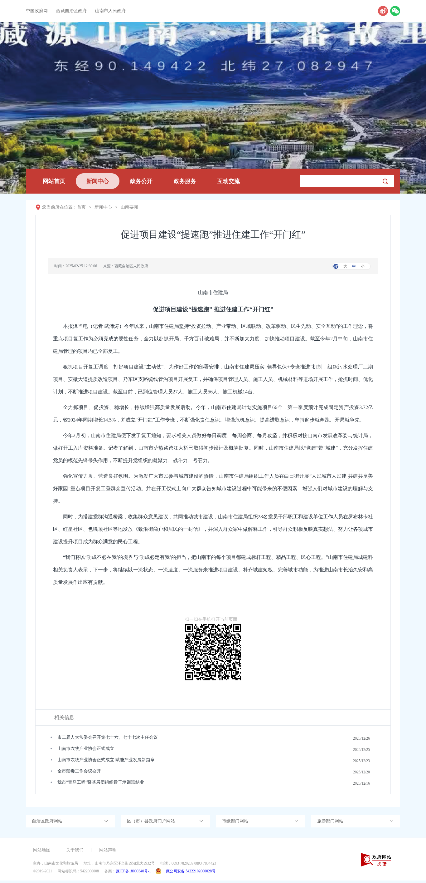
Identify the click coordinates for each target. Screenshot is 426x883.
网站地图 (42, 850)
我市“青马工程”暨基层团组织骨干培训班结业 (100, 782)
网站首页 (54, 181)
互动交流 (228, 181)
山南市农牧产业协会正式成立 (85, 748)
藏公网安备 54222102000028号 (190, 871)
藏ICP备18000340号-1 (133, 871)
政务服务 (185, 181)
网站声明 (108, 850)
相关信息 (64, 717)
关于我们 (75, 850)
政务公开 (141, 181)
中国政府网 (37, 11)
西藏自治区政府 (71, 11)
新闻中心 (97, 181)
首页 (81, 207)
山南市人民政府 (110, 11)
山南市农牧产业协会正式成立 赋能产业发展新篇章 (106, 759)
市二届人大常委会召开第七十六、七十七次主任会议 (107, 737)
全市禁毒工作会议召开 (79, 771)
